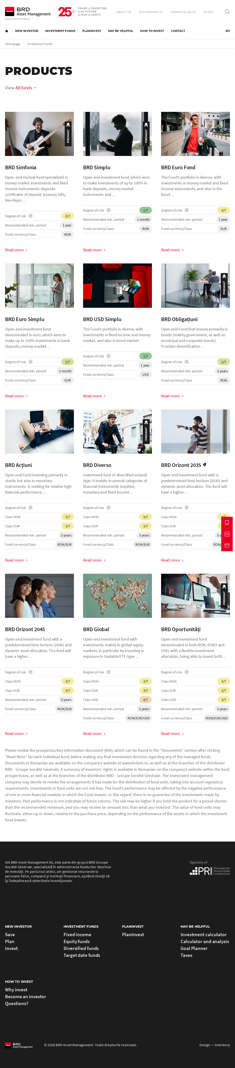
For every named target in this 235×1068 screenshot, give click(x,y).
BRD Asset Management (28, 13)
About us (123, 12)
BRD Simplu (96, 167)
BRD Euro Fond (178, 167)
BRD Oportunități (181, 629)
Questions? (16, 1003)
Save (10, 934)
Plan (9, 941)
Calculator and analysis (205, 941)
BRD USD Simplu (102, 319)
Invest (11, 948)
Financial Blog (183, 12)
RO (228, 31)
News (208, 12)
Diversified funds (81, 948)
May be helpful (120, 31)
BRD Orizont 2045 (25, 629)
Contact (178, 31)
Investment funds (60, 31)
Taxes (186, 955)
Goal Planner (194, 948)
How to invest (152, 31)
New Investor (26, 31)
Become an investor (25, 996)
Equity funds (77, 941)
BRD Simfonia (20, 167)
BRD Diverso (97, 465)
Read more (14, 249)
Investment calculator (204, 934)
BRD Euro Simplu (24, 319)
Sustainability (151, 12)
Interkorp (222, 1045)
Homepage (7, 31)
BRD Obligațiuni (179, 319)
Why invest (16, 989)
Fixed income (77, 934)
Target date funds (82, 955)
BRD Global (96, 629)
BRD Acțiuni (18, 465)
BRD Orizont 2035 (181, 465)
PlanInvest (91, 31)
